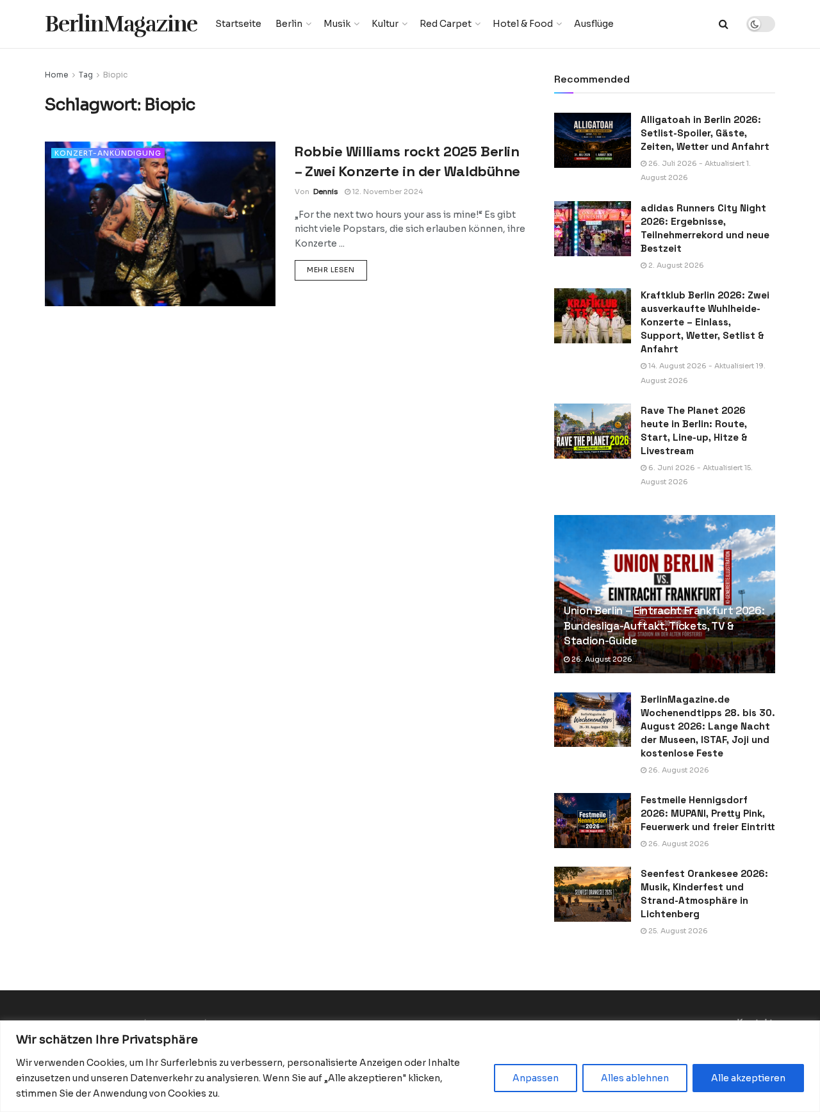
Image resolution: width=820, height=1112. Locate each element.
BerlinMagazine (121, 24)
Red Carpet (446, 23)
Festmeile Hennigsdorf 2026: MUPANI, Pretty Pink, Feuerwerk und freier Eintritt (708, 813)
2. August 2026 (675, 265)
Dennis (325, 191)
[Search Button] (723, 24)
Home (57, 74)
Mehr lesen (337, 269)
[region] (410, 1066)
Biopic (115, 74)
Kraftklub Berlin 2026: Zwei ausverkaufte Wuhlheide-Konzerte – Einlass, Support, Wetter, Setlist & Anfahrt (705, 322)
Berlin (288, 23)
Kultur (385, 23)
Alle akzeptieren (748, 1078)
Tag (86, 74)
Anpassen (535, 1078)
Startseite (238, 23)
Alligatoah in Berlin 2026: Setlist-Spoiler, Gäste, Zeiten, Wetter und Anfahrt (705, 132)
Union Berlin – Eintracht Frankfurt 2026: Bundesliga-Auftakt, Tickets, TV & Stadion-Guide (664, 625)
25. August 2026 (677, 930)
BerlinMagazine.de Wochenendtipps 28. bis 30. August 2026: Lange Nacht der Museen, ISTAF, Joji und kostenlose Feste (708, 726)
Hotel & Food (523, 23)
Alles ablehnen (635, 1078)
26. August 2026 (601, 659)
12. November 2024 (386, 191)
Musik (337, 23)
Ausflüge (594, 23)
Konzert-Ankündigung (107, 153)
